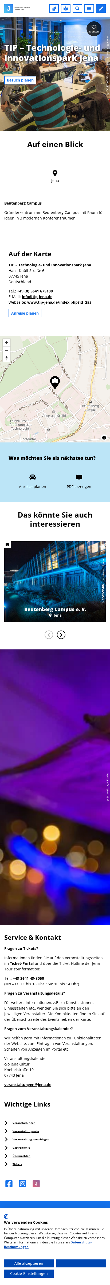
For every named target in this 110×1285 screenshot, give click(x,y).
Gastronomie (21, 1147)
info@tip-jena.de (37, 296)
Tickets (17, 1164)
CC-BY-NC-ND (107, 83)
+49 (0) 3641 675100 (35, 291)
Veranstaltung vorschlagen (31, 1139)
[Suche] (77, 8)
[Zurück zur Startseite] (17, 8)
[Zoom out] (6, 350)
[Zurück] (49, 635)
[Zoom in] (6, 342)
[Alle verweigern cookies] (81, 1263)
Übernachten (21, 1156)
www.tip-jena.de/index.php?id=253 (59, 302)
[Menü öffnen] (89, 8)
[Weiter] (61, 635)
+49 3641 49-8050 (28, 978)
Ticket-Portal (22, 963)
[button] (54, 8)
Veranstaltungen (24, 1123)
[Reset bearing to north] (6, 358)
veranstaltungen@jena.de (27, 1084)
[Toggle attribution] (104, 437)
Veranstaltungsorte (26, 1131)
